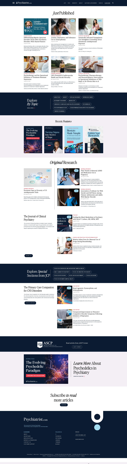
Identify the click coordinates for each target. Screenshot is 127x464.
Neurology (72, 100)
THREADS (58, 442)
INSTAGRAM (59, 438)
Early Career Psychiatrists (62, 272)
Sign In (101, 3)
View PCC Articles (30, 302)
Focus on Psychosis (60, 275)
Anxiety (65, 97)
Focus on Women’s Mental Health (63, 279)
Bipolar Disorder (75, 97)
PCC (69, 3)
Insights (74, 3)
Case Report (76, 286)
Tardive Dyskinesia (59, 111)
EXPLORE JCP (28, 255)
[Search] (112, 3)
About (81, 3)
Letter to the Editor (84, 35)
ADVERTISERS (27, 436)
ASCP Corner (77, 347)
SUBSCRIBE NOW (79, 439)
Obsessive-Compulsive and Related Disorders (67, 104)
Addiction (57, 97)
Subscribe (107, 3)
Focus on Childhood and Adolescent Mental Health (69, 268)
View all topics (30, 108)
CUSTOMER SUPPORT (29, 444)
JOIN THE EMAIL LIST (80, 435)
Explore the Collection (78, 376)
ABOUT (25, 434)
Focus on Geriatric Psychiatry (81, 272)
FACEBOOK (58, 436)
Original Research (56, 35)
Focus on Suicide (91, 275)
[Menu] (14, 3)
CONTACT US (27, 442)
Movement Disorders (60, 100)
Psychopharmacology (60, 107)
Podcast (75, 215)
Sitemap (82, 455)
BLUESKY (58, 444)
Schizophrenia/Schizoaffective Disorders (82, 107)
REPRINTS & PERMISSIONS (30, 440)
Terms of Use (36, 454)
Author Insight (28, 35)
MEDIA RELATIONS (28, 438)
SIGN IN (77, 431)
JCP (65, 3)
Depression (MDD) (88, 97)
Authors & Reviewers (91, 3)
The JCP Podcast (41, 226)
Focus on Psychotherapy (76, 275)
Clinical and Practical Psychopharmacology (85, 237)
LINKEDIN (58, 440)
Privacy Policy (29, 454)
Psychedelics (86, 104)
